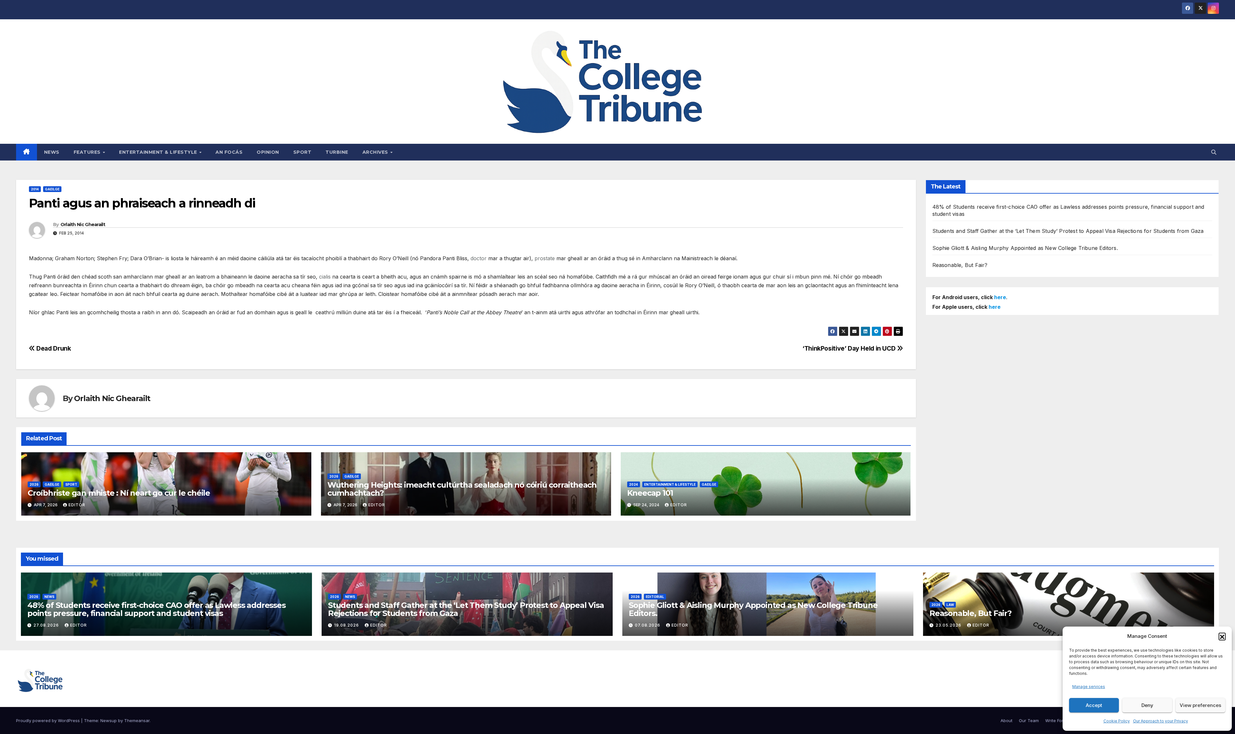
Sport (302, 152)
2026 (34, 484)
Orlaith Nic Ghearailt (82, 224)
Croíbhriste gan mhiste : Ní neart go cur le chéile (119, 493)
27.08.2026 (46, 625)
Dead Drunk (53, 348)
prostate (545, 258)
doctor (479, 258)
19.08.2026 (347, 625)
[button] (1222, 636)
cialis (325, 276)
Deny (1147, 705)
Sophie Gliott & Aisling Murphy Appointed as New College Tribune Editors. (1025, 248)
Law (950, 605)
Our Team (1029, 720)
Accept (1094, 705)
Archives (376, 152)
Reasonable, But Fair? (960, 265)
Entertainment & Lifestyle (158, 152)
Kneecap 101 (650, 493)
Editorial (655, 597)
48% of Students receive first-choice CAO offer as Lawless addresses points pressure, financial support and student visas (156, 609)
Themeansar (137, 720)
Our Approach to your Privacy (1160, 721)
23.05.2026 (949, 625)
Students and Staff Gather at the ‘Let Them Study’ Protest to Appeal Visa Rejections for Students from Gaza (1068, 231)
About (1006, 720)
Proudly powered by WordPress (48, 720)
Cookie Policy (1116, 721)
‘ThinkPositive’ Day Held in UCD (849, 348)
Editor (77, 504)
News (51, 152)
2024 (633, 484)
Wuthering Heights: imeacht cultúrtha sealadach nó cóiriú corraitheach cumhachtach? (462, 489)
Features (88, 152)
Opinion (268, 152)
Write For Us (1057, 720)
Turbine (336, 152)
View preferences (1200, 705)
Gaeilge (52, 189)
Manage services (1088, 686)
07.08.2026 (648, 625)
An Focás (228, 152)
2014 (35, 189)
